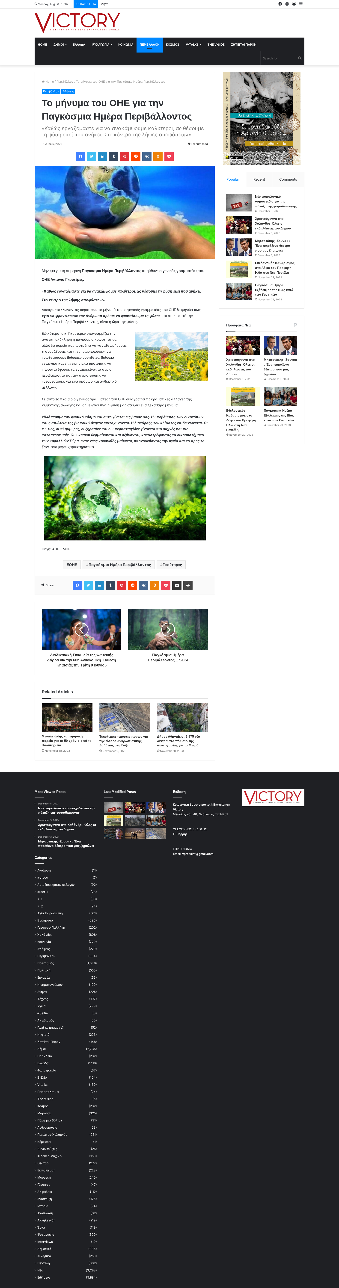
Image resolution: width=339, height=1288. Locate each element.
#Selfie (42, 1013)
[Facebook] (80, 156)
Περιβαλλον (150, 44)
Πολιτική (44, 970)
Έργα (41, 1227)
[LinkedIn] (102, 156)
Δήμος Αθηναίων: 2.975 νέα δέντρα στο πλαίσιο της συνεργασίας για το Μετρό (178, 741)
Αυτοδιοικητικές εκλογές (55, 884)
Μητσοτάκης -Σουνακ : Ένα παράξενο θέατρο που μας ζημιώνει (147, 4)
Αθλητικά (44, 1256)
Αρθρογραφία (47, 1127)
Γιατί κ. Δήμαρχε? (50, 1027)
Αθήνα (42, 992)
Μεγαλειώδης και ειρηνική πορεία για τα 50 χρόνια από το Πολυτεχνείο (67, 740)
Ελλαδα (79, 44)
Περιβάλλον (65, 81)
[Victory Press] (77, 23)
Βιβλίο (42, 1077)
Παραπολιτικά (48, 1092)
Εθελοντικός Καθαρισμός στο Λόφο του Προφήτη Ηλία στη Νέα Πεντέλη (274, 267)
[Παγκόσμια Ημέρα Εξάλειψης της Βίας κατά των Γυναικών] (239, 291)
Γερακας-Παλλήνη (51, 927)
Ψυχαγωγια (100, 44)
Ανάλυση (44, 870)
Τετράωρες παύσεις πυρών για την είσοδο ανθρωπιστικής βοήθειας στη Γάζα (123, 741)
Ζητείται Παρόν (48, 1042)
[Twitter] (91, 156)
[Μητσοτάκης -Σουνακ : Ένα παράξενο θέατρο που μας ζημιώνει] (239, 247)
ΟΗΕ (73, 564)
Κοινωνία (44, 942)
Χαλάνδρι (44, 934)
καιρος (42, 877)
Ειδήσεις (68, 91)
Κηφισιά (43, 1034)
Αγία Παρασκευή (50, 913)
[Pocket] (169, 156)
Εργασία (43, 977)
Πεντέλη (43, 1263)
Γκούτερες (172, 564)
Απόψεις (43, 949)
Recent (259, 179)
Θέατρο (42, 1163)
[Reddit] (135, 156)
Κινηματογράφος (49, 984)
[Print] (188, 585)
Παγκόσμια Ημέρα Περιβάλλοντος (120, 564)
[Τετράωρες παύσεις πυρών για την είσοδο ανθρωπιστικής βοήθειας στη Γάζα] (124, 717)
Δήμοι (41, 1049)
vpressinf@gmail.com (198, 854)
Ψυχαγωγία (45, 1234)
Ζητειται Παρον (243, 44)
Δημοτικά (44, 1249)
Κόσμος (42, 1106)
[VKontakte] (147, 156)
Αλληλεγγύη (46, 1220)
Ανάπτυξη (44, 1199)
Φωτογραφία (46, 1070)
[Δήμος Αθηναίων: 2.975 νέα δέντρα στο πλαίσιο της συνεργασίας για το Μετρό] (182, 717)
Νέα (40, 1270)
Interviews (45, 1242)
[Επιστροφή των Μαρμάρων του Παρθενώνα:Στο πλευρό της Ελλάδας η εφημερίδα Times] (135, 833)
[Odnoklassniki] (158, 156)
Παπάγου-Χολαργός (52, 1134)
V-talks (192, 44)
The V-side (216, 44)
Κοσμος (172, 44)
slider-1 (42, 892)
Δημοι (59, 44)
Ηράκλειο (44, 1056)
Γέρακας (43, 1184)
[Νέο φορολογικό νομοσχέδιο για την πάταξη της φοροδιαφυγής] (239, 202)
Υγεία (41, 1006)
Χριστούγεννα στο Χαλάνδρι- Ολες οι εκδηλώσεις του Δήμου (273, 223)
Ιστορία (42, 1206)
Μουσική (44, 1177)
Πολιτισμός (45, 963)
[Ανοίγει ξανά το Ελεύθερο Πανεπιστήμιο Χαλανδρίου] (113, 833)
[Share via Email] (176, 585)
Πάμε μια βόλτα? (49, 1120)
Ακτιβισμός (45, 1020)
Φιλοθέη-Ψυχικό (49, 1156)
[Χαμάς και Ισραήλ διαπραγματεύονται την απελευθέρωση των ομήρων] (135, 820)
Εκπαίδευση (46, 1170)
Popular (232, 179)
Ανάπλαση (45, 1213)
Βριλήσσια (45, 920)
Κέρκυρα (44, 1142)
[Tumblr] (113, 156)
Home (42, 44)
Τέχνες (42, 999)
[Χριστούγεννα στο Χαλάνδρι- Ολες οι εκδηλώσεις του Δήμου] (239, 225)
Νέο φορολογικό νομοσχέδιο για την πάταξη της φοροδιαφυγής (276, 201)
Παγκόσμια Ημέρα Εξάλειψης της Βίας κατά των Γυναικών (274, 289)
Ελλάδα (43, 1063)
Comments (288, 179)
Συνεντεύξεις (47, 1149)
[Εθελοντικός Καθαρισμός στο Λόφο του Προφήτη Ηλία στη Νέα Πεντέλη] (239, 269)
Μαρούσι (44, 1113)
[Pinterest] (124, 156)
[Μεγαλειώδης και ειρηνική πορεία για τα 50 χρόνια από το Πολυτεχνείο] (67, 717)
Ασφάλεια (44, 1192)
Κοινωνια (125, 44)
